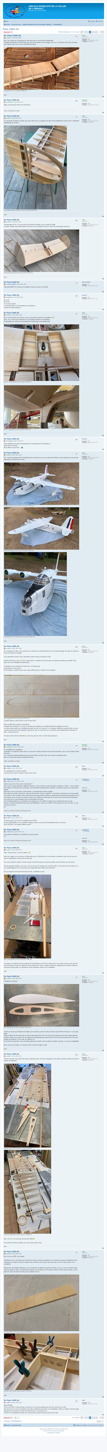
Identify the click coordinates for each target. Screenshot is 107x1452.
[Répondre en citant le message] (76, 36)
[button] (81, 32)
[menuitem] (6, 21)
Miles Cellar (61, 1430)
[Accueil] (16, 11)
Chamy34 (84, 100)
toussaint (84, 295)
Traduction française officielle (50, 1430)
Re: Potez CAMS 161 (12, 36)
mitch (83, 35)
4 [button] (94, 32)
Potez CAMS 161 (11, 29)
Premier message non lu (65, 32)
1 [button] (87, 32)
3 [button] (92, 32)
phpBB (48, 1429)
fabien (83, 766)
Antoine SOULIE (86, 282)
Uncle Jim (84, 787)
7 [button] (100, 32)
